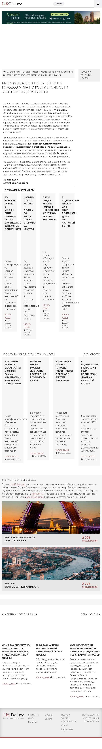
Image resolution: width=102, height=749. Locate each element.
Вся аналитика (90, 614)
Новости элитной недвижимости (68, 718)
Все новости (92, 354)
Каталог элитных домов (86, 75)
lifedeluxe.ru (37, 493)
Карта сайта (67, 729)
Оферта (48, 714)
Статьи (64, 725)
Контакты (32, 722)
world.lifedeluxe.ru (34, 496)
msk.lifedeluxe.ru (17, 484)
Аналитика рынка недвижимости (23, 71)
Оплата (48, 718)
